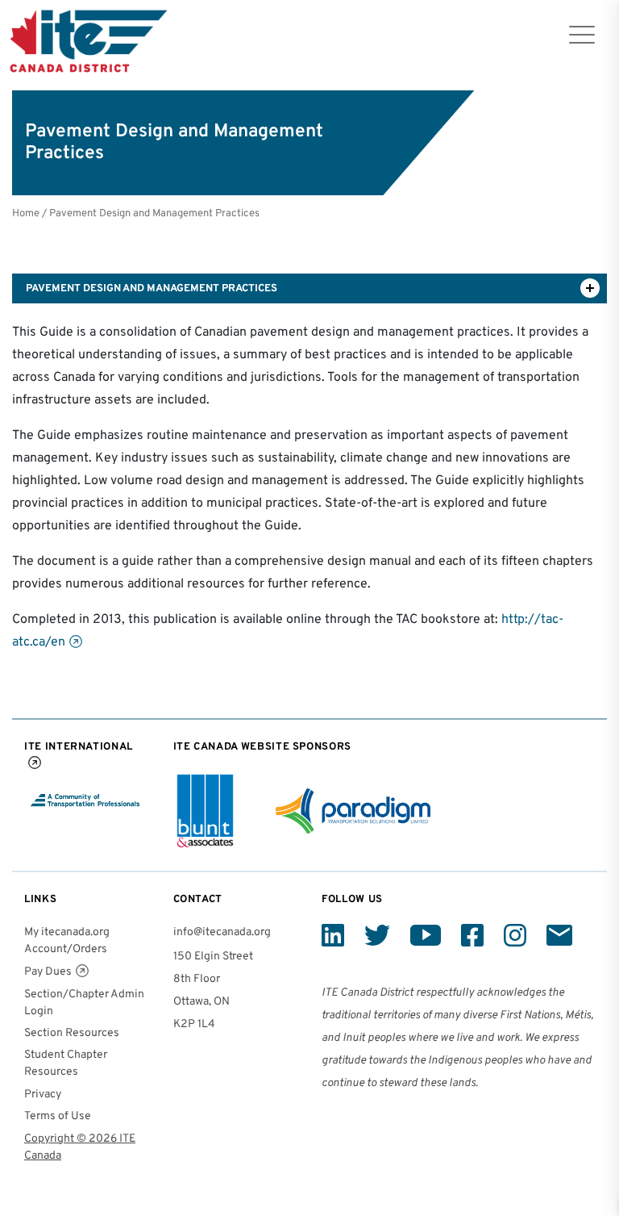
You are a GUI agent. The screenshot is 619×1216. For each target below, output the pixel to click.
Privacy (42, 1095)
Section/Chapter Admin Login (84, 1003)
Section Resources (71, 1033)
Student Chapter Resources (65, 1063)
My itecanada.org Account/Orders (67, 940)
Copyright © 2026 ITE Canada (79, 1147)
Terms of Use (57, 1116)
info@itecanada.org (222, 932)
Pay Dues (48, 972)
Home (25, 213)
